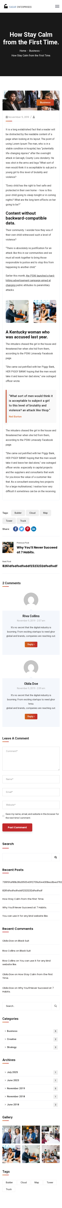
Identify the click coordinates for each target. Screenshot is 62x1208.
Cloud (32, 512)
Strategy (31, 1047)
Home (23, 50)
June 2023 (31, 1080)
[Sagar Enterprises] (17, 6)
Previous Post (23, 543)
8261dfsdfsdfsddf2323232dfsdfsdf (29, 566)
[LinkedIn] (33, 528)
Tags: (5, 512)
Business (34, 50)
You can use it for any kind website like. (25, 915)
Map (45, 512)
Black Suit (23, 940)
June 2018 (31, 1104)
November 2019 (31, 1088)
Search (8, 844)
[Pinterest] (27, 528)
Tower (9, 520)
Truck (23, 520)
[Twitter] (21, 528)
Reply (30, 644)
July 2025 (31, 1072)
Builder (18, 512)
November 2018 (31, 1096)
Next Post (6, 561)
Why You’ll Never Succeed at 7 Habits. (24, 907)
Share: (6, 529)
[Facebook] (15, 528)
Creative (31, 1039)
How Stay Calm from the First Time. (23, 899)
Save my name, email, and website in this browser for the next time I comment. (32, 816)
